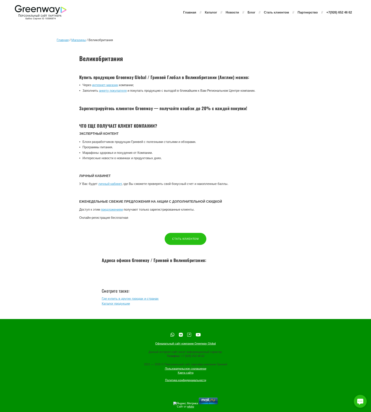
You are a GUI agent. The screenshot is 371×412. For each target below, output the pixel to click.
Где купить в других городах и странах (130, 298)
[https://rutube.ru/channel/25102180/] (189, 334)
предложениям (112, 209)
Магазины (78, 40)
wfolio (190, 406)
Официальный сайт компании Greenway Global (185, 343)
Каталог (211, 12)
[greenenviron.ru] (41, 12)
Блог (251, 12)
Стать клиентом (276, 12)
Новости (232, 12)
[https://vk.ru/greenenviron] (181, 334)
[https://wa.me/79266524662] (172, 334)
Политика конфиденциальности (185, 380)
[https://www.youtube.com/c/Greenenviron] (198, 334)
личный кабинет (110, 184)
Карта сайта (185, 372)
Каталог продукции (116, 303)
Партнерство (308, 12)
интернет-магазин (105, 85)
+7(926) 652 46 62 (339, 12)
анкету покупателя (113, 90)
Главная (189, 12)
